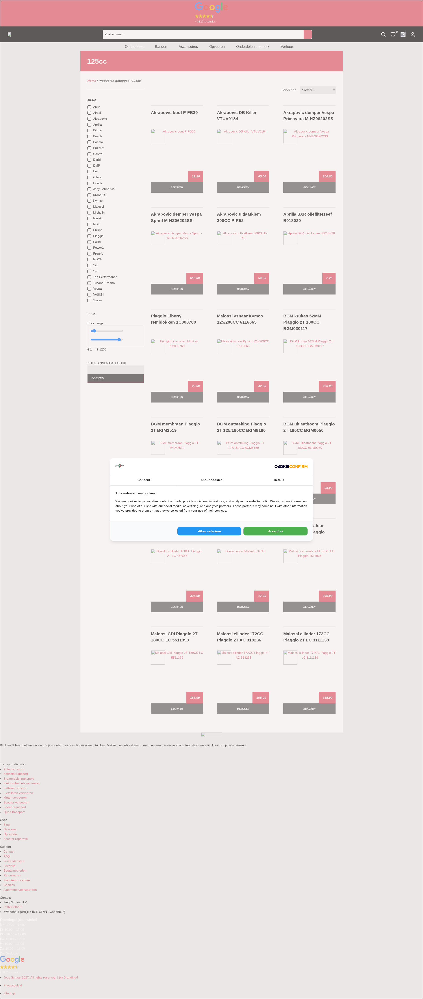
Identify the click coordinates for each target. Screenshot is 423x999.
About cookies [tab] (211, 480)
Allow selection (209, 531)
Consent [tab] (143, 480)
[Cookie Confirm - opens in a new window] (291, 466)
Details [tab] (279, 480)
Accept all (275, 531)
